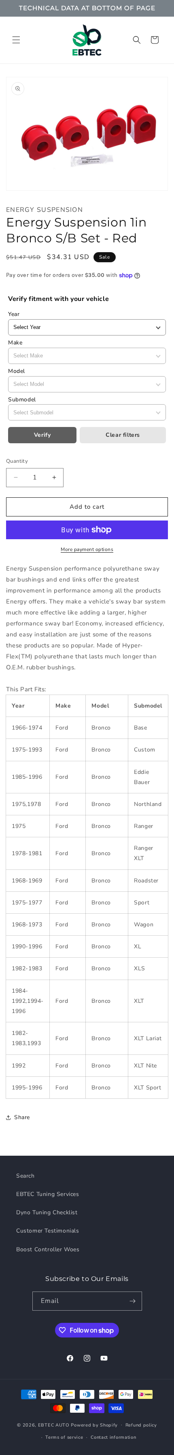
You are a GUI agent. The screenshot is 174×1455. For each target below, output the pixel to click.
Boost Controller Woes (48, 1249)
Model (16, 371)
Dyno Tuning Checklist (47, 1212)
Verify (42, 435)
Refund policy (141, 1425)
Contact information (113, 1437)
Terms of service (64, 1437)
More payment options (87, 549)
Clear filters (123, 435)
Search (25, 1176)
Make (15, 342)
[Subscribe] (133, 1301)
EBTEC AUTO (54, 1425)
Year (13, 314)
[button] (16, 40)
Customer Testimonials (47, 1231)
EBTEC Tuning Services (47, 1194)
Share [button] (22, 1117)
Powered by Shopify (94, 1425)
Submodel (22, 399)
